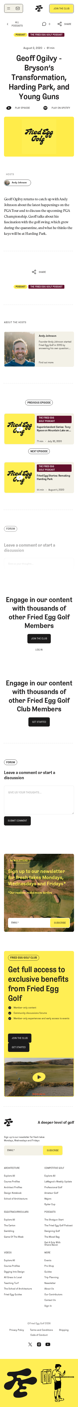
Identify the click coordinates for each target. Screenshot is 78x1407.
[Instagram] (39, 1344)
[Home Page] (39, 8)
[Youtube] (47, 1344)
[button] (64, 24)
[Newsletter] (17, 8)
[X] (30, 1344)
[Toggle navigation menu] (9, 8)
